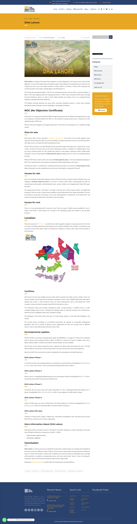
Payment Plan (79, 9)
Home (55, 9)
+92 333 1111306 (106, 2)
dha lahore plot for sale (60, 471)
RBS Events (98, 75)
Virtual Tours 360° (84, 499)
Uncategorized (99, 83)
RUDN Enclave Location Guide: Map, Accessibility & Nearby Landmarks (56, 506)
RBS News (97, 79)
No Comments (86, 37)
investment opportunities (56, 138)
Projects (68, 9)
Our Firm (61, 9)
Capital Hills (73, 496)
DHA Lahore (41, 224)
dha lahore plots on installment (75, 471)
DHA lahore (27, 471)
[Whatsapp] (4, 520)
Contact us (93, 9)
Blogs (86, 9)
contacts (102, 110)
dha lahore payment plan (47, 471)
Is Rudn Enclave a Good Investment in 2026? (53, 496)
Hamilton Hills (85, 496)
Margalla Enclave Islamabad (72, 511)
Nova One (72, 507)
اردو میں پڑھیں (98, 87)
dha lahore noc (35, 471)
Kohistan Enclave (72, 499)
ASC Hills (83, 510)
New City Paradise (72, 503)
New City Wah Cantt (85, 503)
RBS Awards (98, 71)
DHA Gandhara (85, 507)
